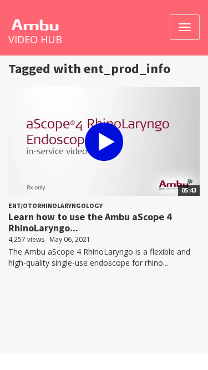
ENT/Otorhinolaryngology (55, 205)
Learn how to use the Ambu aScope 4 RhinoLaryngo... (90, 222)
